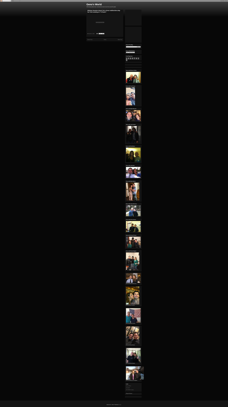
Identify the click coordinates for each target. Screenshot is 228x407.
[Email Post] (97, 33)
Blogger (120, 404)
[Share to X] (101, 33)
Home (105, 39)
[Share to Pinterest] (103, 33)
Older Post (120, 39)
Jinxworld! (128, 387)
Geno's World (94, 4)
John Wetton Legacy (130, 389)
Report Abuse (129, 393)
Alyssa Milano (128, 385)
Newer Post (89, 39)
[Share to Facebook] (102, 33)
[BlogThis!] (100, 33)
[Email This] (99, 33)
